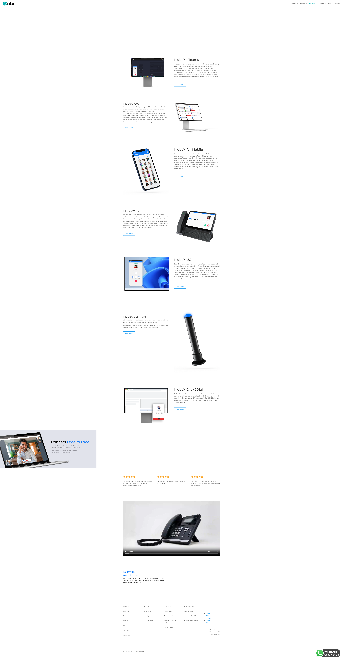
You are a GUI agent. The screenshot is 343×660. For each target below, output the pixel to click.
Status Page (336, 3)
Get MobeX (129, 588)
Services (302, 3)
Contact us (322, 3)
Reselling (293, 3)
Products (312, 3)
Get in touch (212, 607)
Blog (329, 3)
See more (180, 84)
